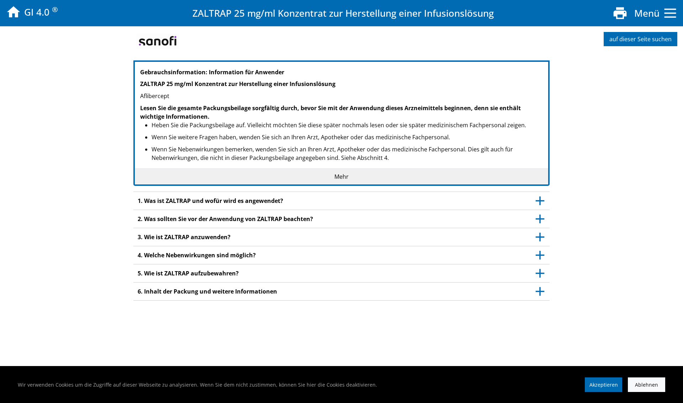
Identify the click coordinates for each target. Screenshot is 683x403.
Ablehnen (646, 384)
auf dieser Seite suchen (640, 39)
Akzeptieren (603, 384)
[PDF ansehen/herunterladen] (620, 13)
